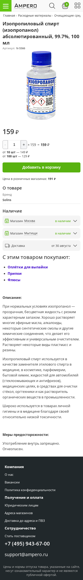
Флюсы (14, 280)
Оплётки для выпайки (28, 267)
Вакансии (12, 482)
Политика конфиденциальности (30, 490)
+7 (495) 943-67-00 (27, 543)
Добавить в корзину (41, 167)
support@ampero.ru (26, 554)
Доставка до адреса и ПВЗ (25, 520)
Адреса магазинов (19, 513)
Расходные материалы (34, 15)
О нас (9, 474)
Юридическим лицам (21, 505)
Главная (9, 15)
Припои (15, 273)
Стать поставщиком (20, 536)
